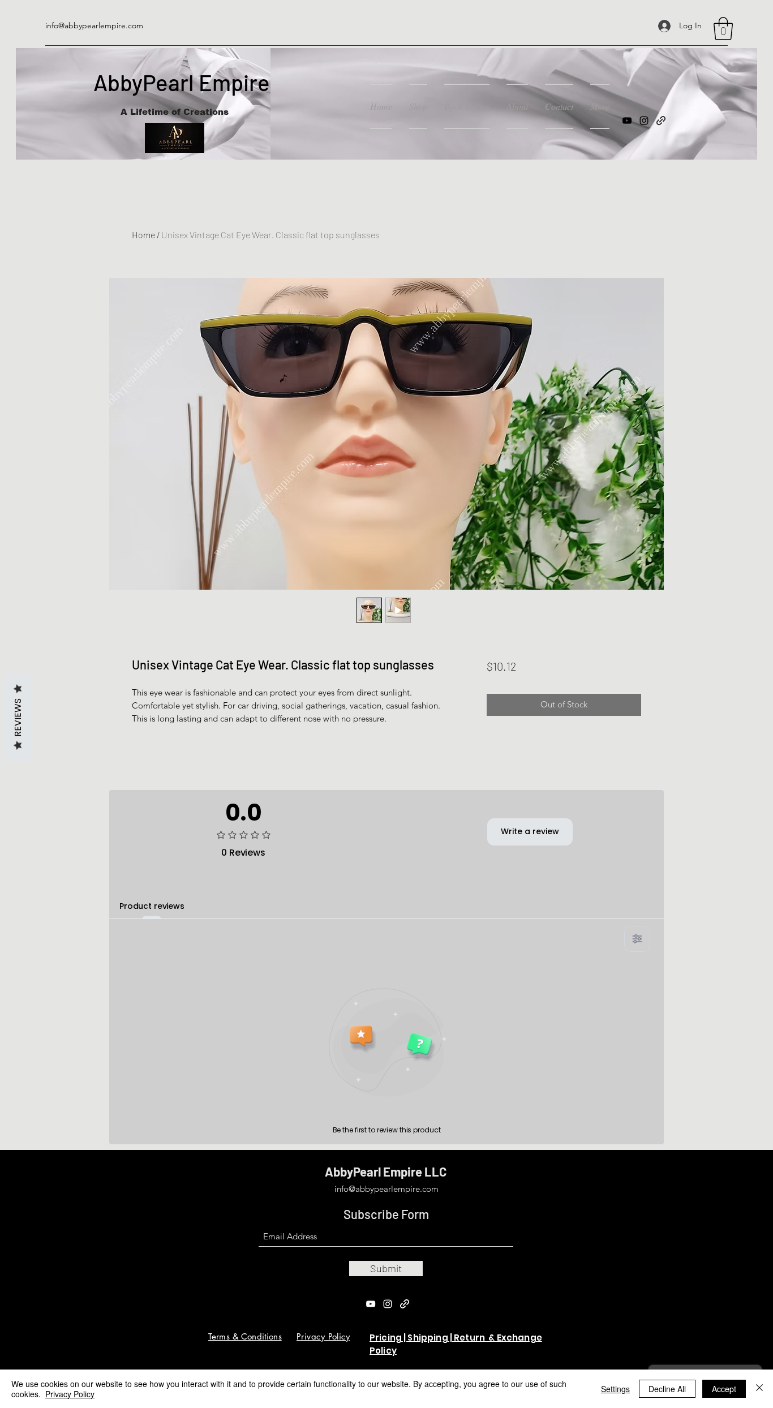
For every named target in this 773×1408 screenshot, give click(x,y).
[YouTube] (627, 120)
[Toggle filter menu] (637, 939)
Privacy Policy (70, 1394)
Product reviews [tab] (151, 906)
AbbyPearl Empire (181, 82)
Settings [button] (615, 1388)
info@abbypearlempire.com (94, 25)
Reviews (17, 717)
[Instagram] (644, 120)
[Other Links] (404, 1304)
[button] (723, 28)
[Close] (759, 1389)
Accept (724, 1388)
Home (143, 234)
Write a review (530, 831)
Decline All (667, 1388)
